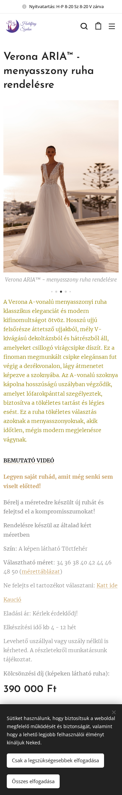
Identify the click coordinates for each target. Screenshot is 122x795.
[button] (84, 26)
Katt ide (107, 585)
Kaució (12, 599)
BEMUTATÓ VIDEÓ (28, 460)
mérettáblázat (41, 571)
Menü (112, 26)
